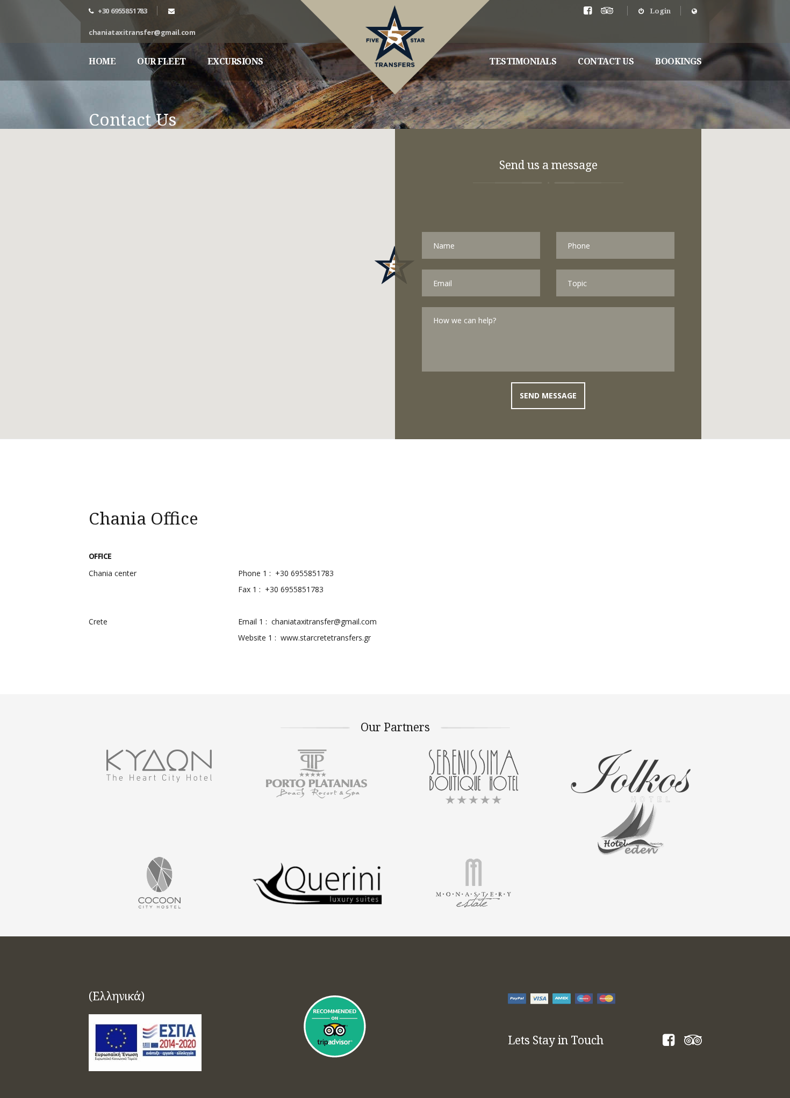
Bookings (678, 61)
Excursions (235, 61)
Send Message (548, 395)
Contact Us (606, 61)
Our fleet (161, 61)
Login (659, 11)
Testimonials (522, 61)
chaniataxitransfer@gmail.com (142, 32)
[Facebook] (668, 1042)
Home (102, 61)
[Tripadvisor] (609, 11)
